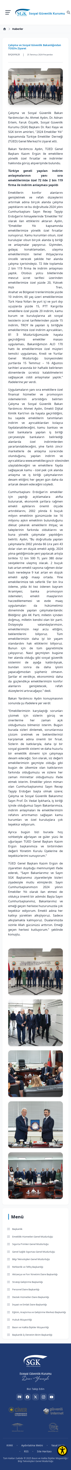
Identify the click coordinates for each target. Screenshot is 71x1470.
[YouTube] (51, 1397)
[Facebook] (27, 1397)
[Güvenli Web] (17, 1427)
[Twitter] (35, 1397)
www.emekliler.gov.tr (39, 461)
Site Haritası (44, 1451)
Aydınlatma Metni (32, 1445)
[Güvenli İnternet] (53, 1411)
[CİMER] (18, 1411)
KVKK (10, 1445)
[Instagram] (43, 1397)
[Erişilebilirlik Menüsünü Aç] (62, 1450)
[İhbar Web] (53, 1427)
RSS (26, 1451)
